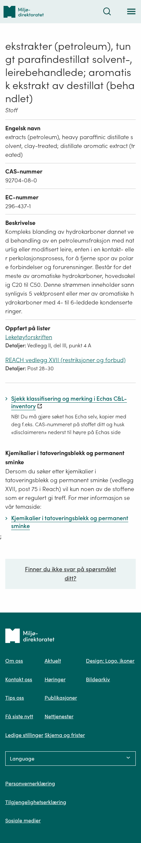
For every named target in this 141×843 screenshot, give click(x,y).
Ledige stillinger (24, 735)
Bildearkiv (98, 679)
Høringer (55, 679)
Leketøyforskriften (28, 337)
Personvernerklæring (30, 783)
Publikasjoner (61, 697)
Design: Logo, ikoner (110, 660)
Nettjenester (59, 716)
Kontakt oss (18, 679)
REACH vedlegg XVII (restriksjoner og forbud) (65, 360)
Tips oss (14, 697)
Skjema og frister (65, 735)
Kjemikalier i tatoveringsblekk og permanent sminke (64, 457)
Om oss (14, 660)
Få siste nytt (19, 716)
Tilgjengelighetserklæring (35, 802)
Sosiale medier (23, 820)
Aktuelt (53, 660)
